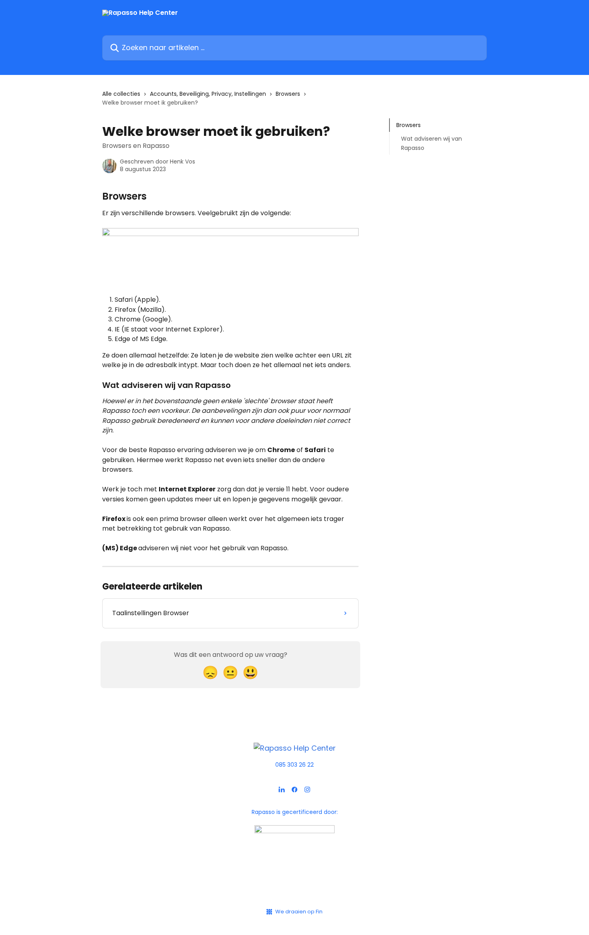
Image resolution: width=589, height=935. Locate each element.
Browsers (288, 94)
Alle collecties (121, 94)
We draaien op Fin (299, 911)
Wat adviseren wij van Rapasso (431, 143)
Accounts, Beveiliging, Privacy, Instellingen (208, 94)
